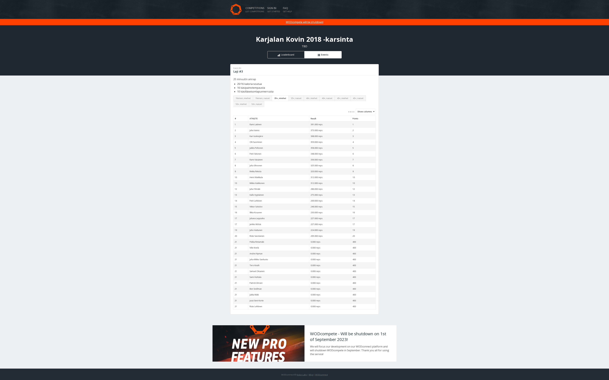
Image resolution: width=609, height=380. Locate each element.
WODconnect (321, 374)
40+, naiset (327, 98)
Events (324, 54)
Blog (311, 374)
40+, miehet (311, 98)
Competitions (255, 9)
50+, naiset (257, 104)
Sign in (273, 9)
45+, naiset (358, 98)
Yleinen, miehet (243, 98)
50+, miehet (241, 104)
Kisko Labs (302, 374)
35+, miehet (280, 98)
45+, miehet (342, 98)
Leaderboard (287, 54)
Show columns (364, 111)
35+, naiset (296, 98)
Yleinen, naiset (262, 98)
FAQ (287, 9)
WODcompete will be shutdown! (304, 22)
